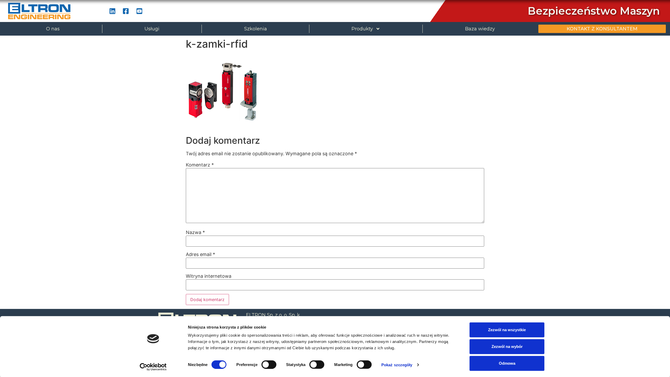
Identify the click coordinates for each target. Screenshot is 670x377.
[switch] (268, 364)
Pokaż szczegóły (396, 364)
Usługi (151, 29)
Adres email (200, 254)
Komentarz (200, 165)
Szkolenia (255, 29)
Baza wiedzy (480, 29)
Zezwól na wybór (507, 346)
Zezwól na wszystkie (507, 330)
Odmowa (507, 363)
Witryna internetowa (208, 276)
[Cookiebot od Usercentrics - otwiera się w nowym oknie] (153, 367)
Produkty (362, 29)
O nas (53, 29)
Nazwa (195, 232)
